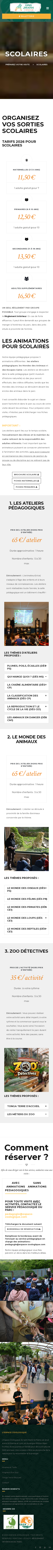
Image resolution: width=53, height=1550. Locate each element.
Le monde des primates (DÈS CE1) (27, 908)
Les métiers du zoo (21, 1114)
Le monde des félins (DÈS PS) (27, 899)
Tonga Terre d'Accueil (23, 1106)
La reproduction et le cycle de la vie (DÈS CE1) (24, 708)
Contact (5, 1483)
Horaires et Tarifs (9, 1467)
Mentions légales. (22, 1538)
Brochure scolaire (25, 474)
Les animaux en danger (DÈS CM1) (27, 719)
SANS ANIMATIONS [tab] (37, 1184)
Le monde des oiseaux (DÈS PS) (26, 889)
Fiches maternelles (25, 481)
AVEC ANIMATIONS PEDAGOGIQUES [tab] (16, 1186)
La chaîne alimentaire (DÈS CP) (26, 686)
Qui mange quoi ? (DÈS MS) (25, 676)
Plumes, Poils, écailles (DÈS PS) (26, 667)
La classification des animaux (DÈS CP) (22, 697)
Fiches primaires (26, 487)
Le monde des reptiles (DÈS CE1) (26, 930)
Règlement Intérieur (16, 316)
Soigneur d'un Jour (10, 1472)
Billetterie (27, 16)
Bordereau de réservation (23, 1229)
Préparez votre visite (18, 64)
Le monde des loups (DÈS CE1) (24, 919)
